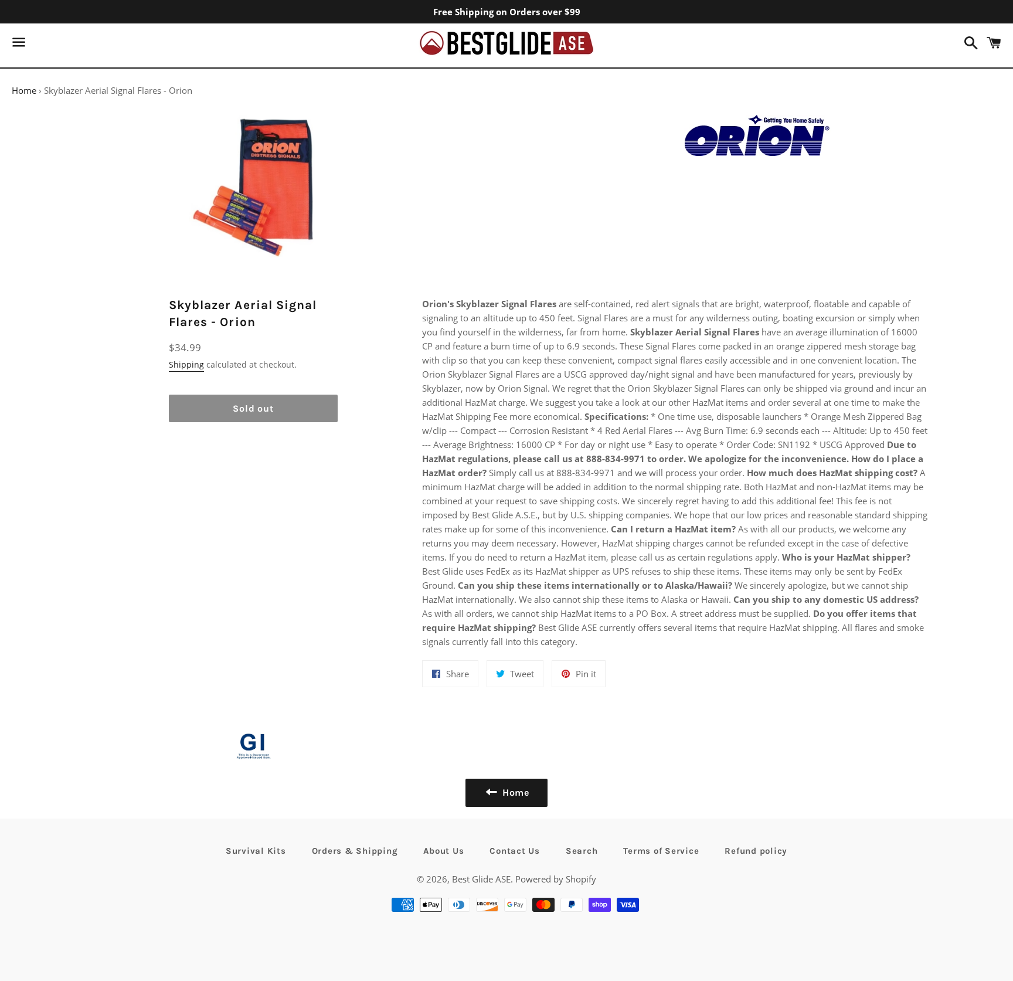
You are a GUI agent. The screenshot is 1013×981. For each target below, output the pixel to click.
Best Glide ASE (481, 879)
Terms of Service (661, 851)
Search (582, 851)
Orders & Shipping (355, 851)
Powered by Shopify (555, 879)
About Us (443, 851)
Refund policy (756, 851)
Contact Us (514, 851)
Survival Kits (256, 851)
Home (24, 90)
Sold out (253, 408)
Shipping (186, 364)
